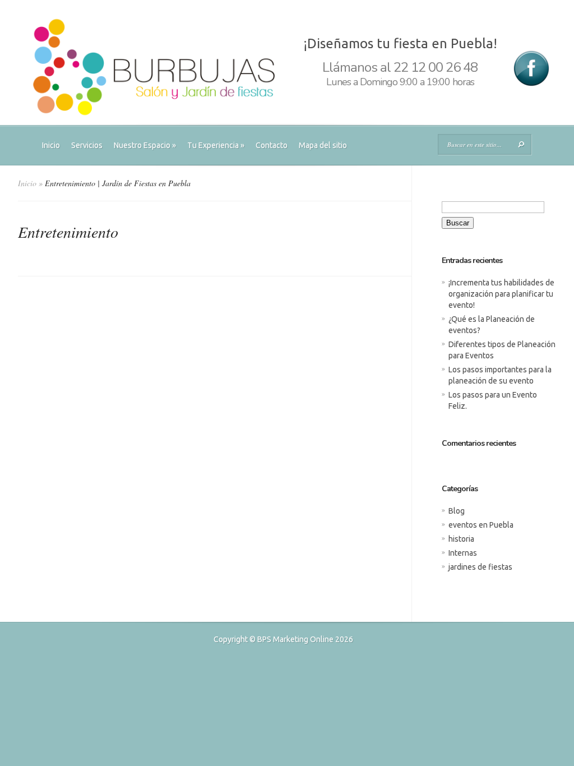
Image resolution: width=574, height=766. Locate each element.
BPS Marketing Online (295, 639)
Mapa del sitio (323, 145)
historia (461, 538)
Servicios (87, 145)
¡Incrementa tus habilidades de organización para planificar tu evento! (501, 294)
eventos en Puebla (480, 524)
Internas (462, 552)
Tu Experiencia (215, 145)
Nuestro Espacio (145, 145)
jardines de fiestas (480, 566)
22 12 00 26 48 (436, 67)
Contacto (272, 145)
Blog (456, 510)
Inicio (51, 145)
